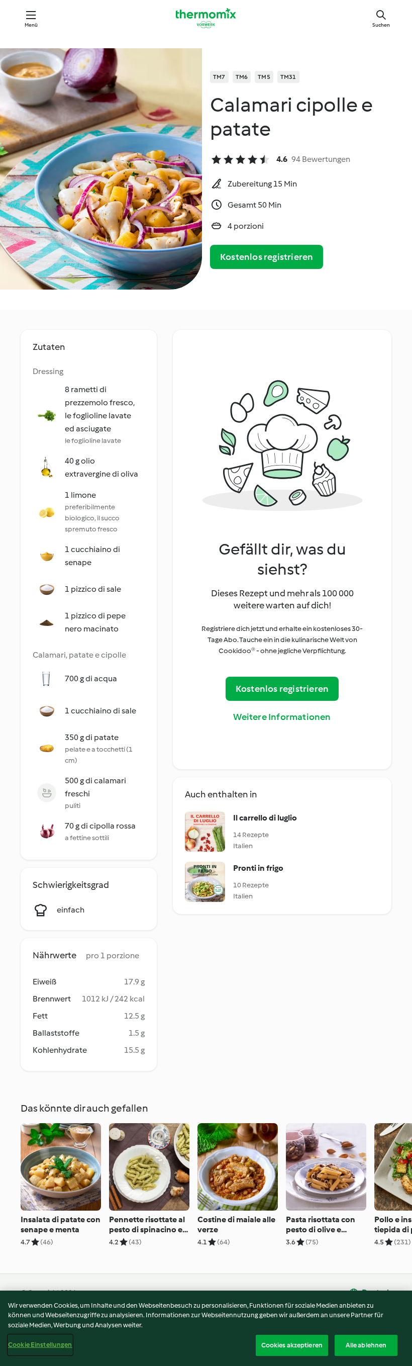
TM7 (219, 76)
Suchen (381, 25)
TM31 (288, 76)
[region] (206, 1328)
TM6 (242, 76)
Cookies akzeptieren (292, 1345)
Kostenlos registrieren (266, 256)
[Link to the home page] (206, 18)
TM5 (264, 76)
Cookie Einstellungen (40, 1344)
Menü (31, 25)
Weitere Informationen (282, 716)
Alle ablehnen (366, 1345)
